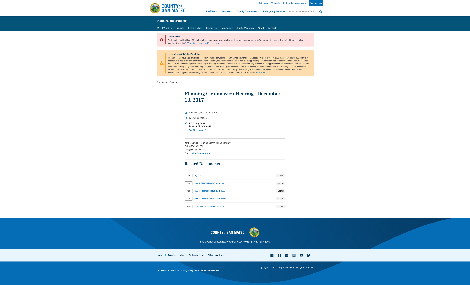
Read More (260, 72)
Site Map (175, 270)
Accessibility (163, 270)
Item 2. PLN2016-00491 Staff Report (210, 191)
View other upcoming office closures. (203, 43)
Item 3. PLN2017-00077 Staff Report (210, 198)
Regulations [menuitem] (227, 27)
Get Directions (196, 130)
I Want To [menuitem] (167, 27)
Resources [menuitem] (211, 27)
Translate (318, 3)
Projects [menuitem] (180, 27)
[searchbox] (305, 11)
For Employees (196, 255)
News (160, 255)
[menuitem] (211, 11)
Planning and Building (172, 21)
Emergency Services (274, 11)
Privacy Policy (187, 270)
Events (171, 255)
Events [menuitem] (277, 3)
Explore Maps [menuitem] (195, 27)
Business (227, 11)
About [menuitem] (261, 27)
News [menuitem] (265, 3)
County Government (247, 11)
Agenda (198, 175)
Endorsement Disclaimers (207, 270)
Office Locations (215, 255)
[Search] (320, 11)
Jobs (182, 255)
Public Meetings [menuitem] (245, 27)
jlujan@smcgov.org (200, 153)
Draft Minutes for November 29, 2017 (211, 206)
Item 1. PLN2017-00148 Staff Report (210, 183)
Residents (211, 11)
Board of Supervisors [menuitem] (296, 3)
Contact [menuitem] (272, 27)
